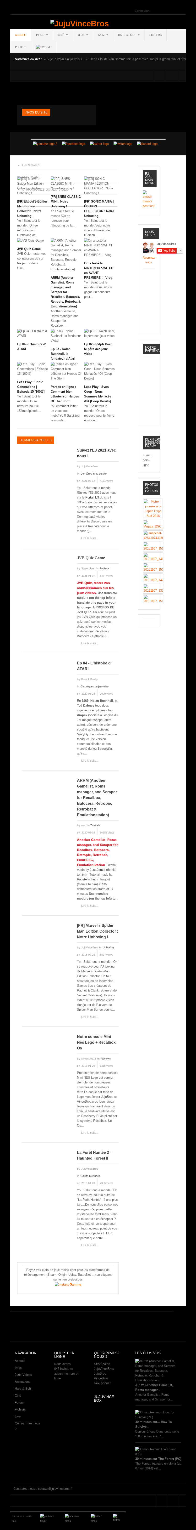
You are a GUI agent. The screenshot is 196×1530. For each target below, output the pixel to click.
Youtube (184, 76)
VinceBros (101, 1378)
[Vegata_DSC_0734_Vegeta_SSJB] (153, 524)
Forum (19, 1402)
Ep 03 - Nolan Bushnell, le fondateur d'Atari (63, 353)
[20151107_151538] (153, 599)
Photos (20, 46)
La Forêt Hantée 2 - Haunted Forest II (94, 1155)
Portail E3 (92, 497)
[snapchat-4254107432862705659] (153, 535)
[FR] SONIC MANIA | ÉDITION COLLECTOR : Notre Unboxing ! (99, 209)
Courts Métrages (90, 1175)
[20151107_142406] (153, 578)
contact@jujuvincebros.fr (55, 1488)
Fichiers (155, 35)
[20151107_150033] (153, 567)
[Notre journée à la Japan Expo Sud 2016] (153, 508)
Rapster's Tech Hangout (93, 879)
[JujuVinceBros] (79, 23)
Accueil (20, 35)
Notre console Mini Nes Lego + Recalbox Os (96, 1042)
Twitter (172, 76)
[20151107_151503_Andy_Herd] (153, 546)
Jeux (81, 35)
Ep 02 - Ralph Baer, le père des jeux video (98, 349)
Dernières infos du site (94, 473)
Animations (22, 1381)
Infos (40, 35)
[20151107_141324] (153, 557)
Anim (101, 35)
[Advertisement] (97, 1324)
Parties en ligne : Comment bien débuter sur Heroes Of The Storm (65, 394)
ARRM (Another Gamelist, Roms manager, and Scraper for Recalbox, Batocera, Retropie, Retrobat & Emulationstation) (66, 292)
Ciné (61, 35)
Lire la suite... (89, 538)
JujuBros (100, 1373)
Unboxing (108, 947)
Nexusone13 (102, 1383)
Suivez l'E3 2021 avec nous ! (96, 453)
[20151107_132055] (153, 588)
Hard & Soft (127, 35)
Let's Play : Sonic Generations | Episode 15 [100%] (30, 386)
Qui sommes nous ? (27, 1426)
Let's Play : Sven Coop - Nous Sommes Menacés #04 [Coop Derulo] (97, 394)
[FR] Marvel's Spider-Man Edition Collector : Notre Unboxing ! (97, 931)
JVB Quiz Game (29, 249)
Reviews (104, 568)
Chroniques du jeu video (95, 686)
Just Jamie (97, 870)
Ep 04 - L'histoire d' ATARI (31, 346)
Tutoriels (95, 825)
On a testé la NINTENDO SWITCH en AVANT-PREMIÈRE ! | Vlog (98, 270)
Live (18, 1416)
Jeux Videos (23, 1375)
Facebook (160, 76)
